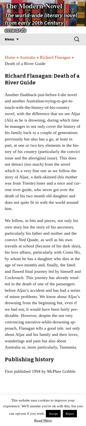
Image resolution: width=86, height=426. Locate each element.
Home (10, 57)
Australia (27, 57)
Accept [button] (53, 413)
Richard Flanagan (55, 57)
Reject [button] (70, 413)
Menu (9, 39)
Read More (43, 420)
